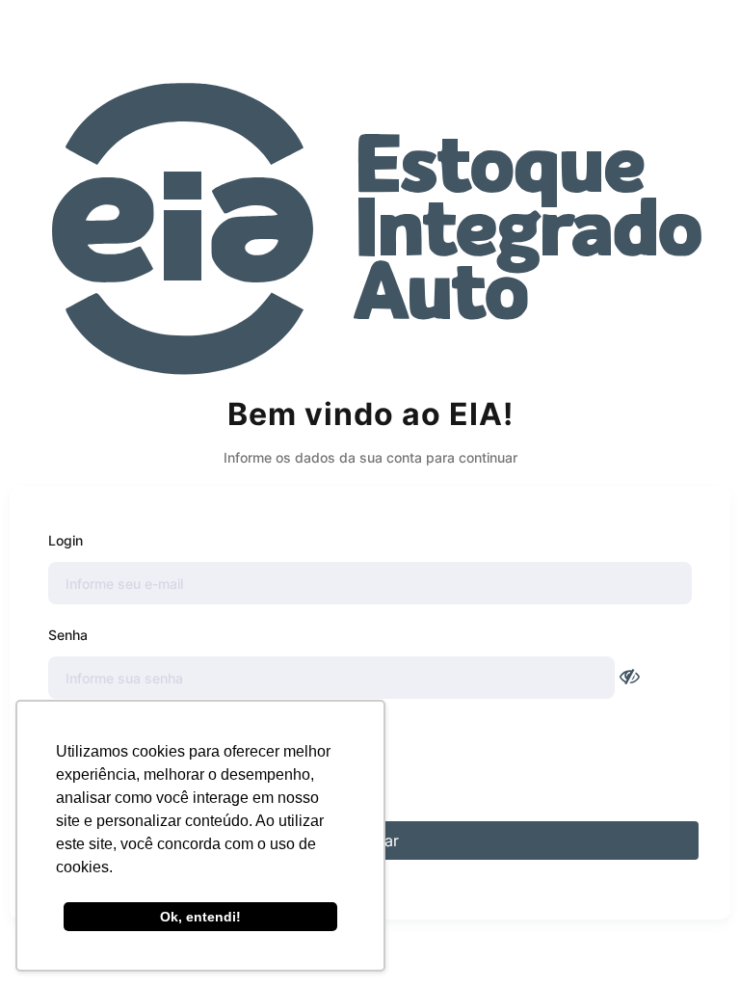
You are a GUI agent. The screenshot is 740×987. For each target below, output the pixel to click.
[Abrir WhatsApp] (692, 938)
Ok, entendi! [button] (200, 916)
